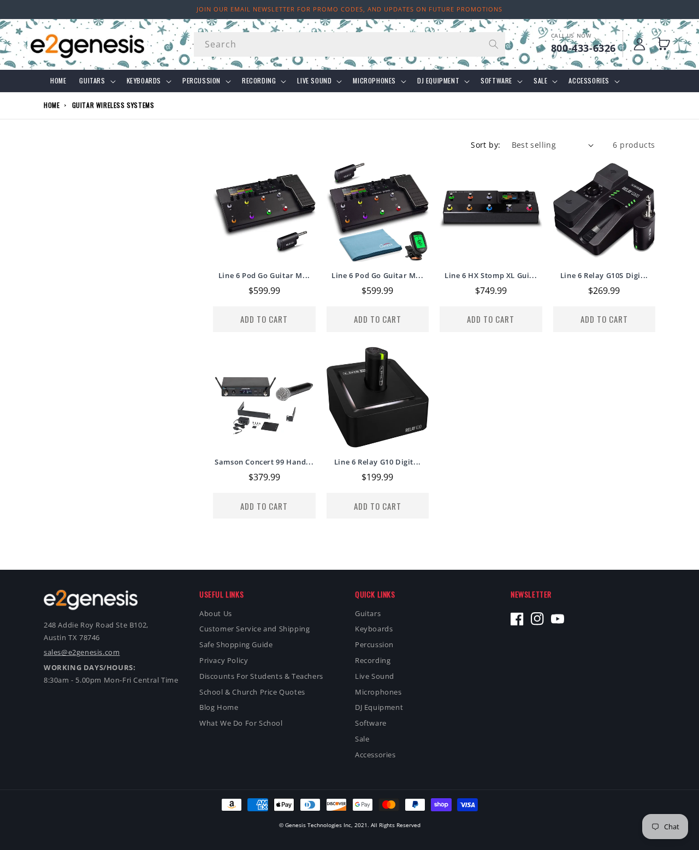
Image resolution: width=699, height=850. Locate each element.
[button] (666, 44)
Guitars (92, 80)
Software (496, 80)
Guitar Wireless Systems (113, 105)
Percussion (201, 80)
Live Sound (314, 80)
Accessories (588, 80)
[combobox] (349, 44)
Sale (540, 80)
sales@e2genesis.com (82, 652)
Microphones (374, 80)
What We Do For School (241, 723)
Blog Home (218, 707)
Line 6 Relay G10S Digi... (604, 275)
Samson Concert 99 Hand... (264, 462)
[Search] (493, 44)
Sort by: (485, 145)
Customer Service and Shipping (254, 629)
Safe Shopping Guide (236, 644)
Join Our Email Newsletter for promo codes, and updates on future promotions (349, 9)
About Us (215, 613)
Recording (259, 80)
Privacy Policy (223, 660)
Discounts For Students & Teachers (261, 676)
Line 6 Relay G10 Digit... (377, 462)
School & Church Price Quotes (252, 692)
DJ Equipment (438, 80)
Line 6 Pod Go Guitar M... (264, 275)
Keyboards (144, 80)
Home (52, 105)
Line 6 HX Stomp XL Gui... (491, 275)
